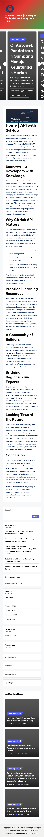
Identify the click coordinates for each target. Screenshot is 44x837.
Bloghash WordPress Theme (26, 833)
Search (8, 510)
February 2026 (10, 606)
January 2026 (10, 611)
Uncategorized (18, 39)
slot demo (8, 666)
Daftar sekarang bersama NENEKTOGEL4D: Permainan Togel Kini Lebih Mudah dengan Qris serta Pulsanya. (21, 550)
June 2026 (9, 597)
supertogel (9, 683)
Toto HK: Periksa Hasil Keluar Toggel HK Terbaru (21, 568)
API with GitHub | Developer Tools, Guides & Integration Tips (20, 18)
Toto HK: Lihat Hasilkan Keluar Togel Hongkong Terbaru (20, 560)
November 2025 (11, 615)
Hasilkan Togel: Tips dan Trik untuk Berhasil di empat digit (19, 532)
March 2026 (9, 602)
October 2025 (10, 619)
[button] (19, 95)
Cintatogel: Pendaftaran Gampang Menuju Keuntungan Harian (19, 540)
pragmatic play (11, 657)
